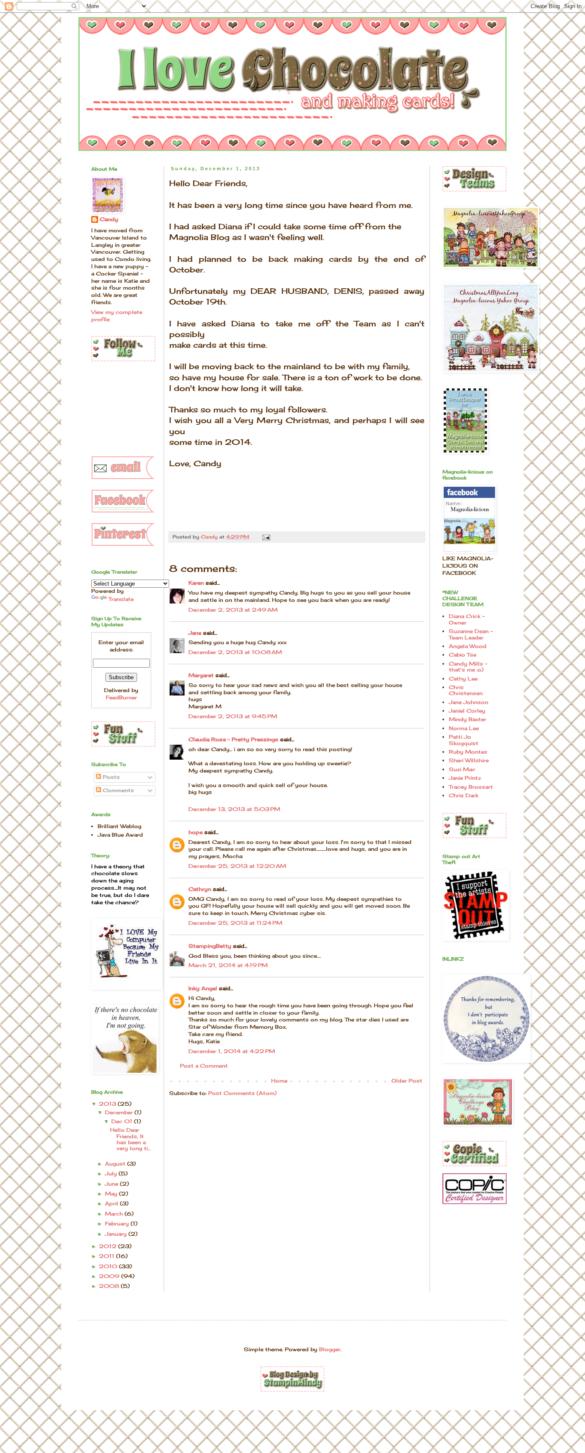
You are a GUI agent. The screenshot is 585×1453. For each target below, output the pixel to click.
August (116, 1163)
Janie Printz (465, 778)
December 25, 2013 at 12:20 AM (237, 866)
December (119, 1112)
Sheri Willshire (469, 760)
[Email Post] (266, 537)
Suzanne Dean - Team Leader (471, 634)
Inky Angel (202, 988)
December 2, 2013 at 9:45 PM (232, 716)
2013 (108, 1104)
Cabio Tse (462, 654)
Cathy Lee (463, 678)
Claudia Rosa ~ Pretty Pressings (233, 739)
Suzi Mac (462, 769)
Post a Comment (204, 1065)
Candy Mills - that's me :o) (468, 666)
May (112, 1193)
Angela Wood (468, 646)
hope (195, 832)
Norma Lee (464, 728)
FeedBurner (121, 697)
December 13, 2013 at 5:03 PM (234, 809)
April (112, 1203)
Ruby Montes (468, 752)
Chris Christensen (466, 690)
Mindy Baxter (467, 719)
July (112, 1173)
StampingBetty (209, 946)
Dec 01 (122, 1121)
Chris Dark (463, 795)
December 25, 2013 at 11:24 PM (235, 923)
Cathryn (199, 889)
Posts (110, 777)
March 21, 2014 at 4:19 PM (228, 965)
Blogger (329, 1349)
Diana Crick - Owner (467, 619)
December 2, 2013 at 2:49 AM (233, 610)
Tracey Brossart (471, 787)
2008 (110, 1286)
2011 (107, 1256)
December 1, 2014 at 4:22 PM (231, 1051)
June (112, 1184)
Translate (121, 599)
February (118, 1223)
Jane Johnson (468, 702)
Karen (196, 583)
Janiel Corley (467, 710)
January (116, 1234)
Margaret (201, 675)
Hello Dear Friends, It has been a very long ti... (130, 1139)
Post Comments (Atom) (242, 1093)
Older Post (406, 1080)
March (115, 1213)
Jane (194, 633)
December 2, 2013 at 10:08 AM (235, 652)
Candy (109, 219)
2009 (110, 1276)
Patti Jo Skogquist (463, 740)
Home (279, 1080)
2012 (108, 1246)
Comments (117, 790)
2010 (109, 1266)
